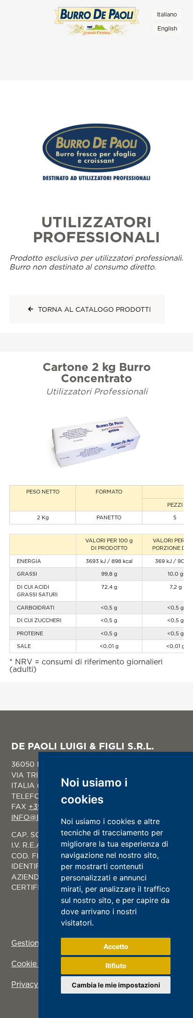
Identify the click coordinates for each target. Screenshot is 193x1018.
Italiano (167, 14)
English (167, 28)
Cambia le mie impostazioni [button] (116, 985)
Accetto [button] (116, 946)
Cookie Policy (36, 963)
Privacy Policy (36, 984)
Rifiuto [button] (115, 966)
